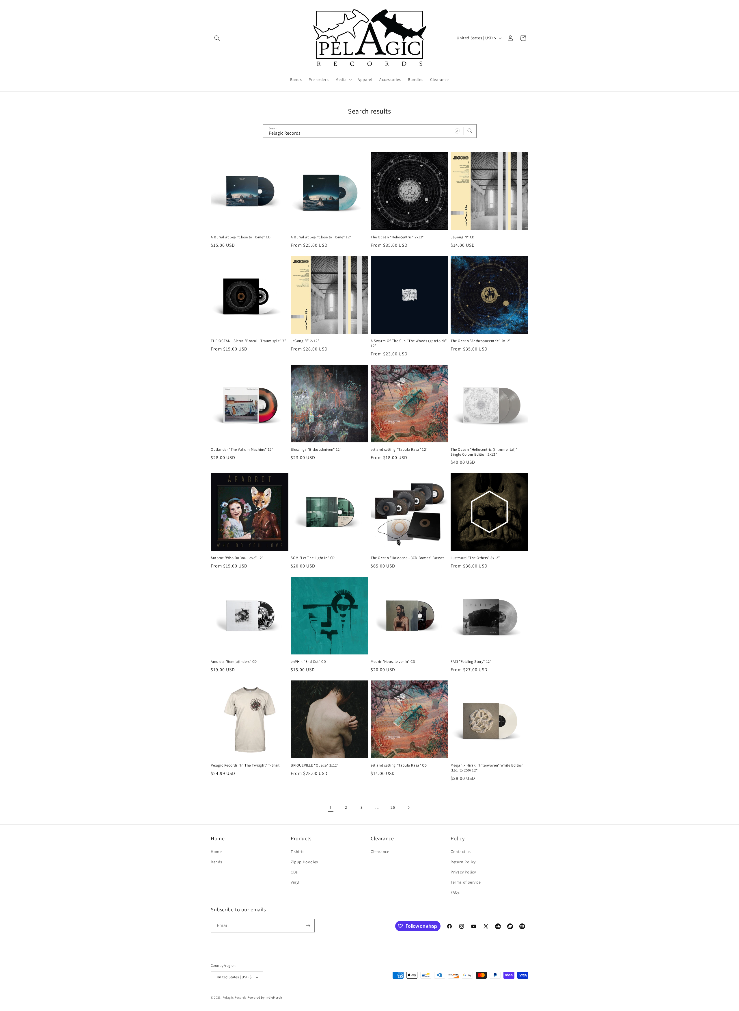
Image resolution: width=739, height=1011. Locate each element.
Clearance (380, 851)
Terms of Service (466, 882)
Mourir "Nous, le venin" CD (393, 661)
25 (393, 807)
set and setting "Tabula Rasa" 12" (399, 449)
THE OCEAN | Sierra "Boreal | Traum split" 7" (248, 341)
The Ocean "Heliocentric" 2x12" (397, 237)
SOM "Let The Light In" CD (313, 558)
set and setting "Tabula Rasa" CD (399, 765)
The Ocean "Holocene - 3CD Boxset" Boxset (407, 558)
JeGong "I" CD (463, 237)
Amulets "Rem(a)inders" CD (234, 661)
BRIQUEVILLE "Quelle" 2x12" (315, 765)
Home (216, 851)
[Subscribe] (308, 925)
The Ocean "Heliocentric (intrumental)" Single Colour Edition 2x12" (484, 452)
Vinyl (295, 882)
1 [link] (330, 807)
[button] (217, 38)
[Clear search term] (457, 131)
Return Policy (463, 862)
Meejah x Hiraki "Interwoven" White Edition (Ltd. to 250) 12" (487, 768)
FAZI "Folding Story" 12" (471, 661)
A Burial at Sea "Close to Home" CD (240, 237)
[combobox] (369, 131)
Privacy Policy (463, 872)
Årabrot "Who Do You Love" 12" (237, 558)
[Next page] (408, 807)
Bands (216, 862)
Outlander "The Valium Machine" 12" (242, 449)
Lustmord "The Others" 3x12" (475, 558)
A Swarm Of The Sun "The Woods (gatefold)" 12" (409, 343)
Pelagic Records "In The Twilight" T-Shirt (245, 765)
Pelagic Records (235, 997)
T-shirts (298, 851)
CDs (294, 872)
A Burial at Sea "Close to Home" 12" (321, 237)
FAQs (455, 892)
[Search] (470, 131)
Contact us (461, 851)
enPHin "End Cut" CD (308, 661)
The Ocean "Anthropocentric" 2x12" (481, 341)
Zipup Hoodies (304, 862)
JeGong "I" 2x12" (305, 341)
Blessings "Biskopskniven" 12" (316, 449)
